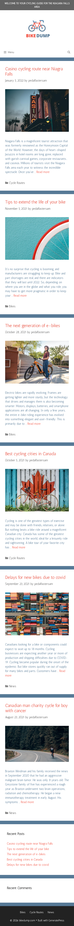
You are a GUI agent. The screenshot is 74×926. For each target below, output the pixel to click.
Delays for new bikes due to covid (35, 577)
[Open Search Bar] (69, 52)
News (12, 686)
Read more (43, 172)
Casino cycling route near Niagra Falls (30, 843)
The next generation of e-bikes (32, 325)
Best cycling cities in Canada (30, 453)
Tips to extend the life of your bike (35, 201)
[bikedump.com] (37, 28)
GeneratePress (56, 920)
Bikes (12, 306)
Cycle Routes (17, 183)
